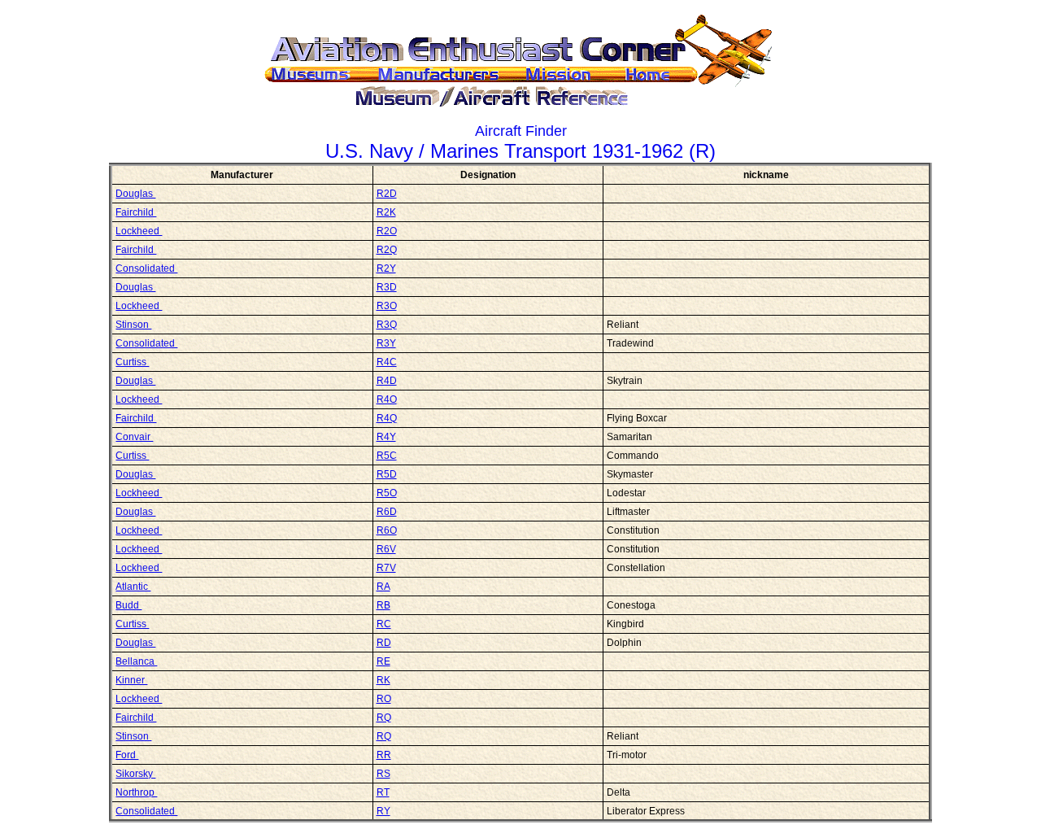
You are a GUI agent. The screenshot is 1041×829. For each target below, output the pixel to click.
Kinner (131, 680)
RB (383, 605)
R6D (387, 511)
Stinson (133, 324)
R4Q (387, 418)
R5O (387, 493)
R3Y (386, 343)
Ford (126, 755)
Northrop (136, 792)
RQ (384, 717)
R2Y (386, 268)
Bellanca (136, 661)
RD (384, 642)
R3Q (387, 324)
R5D (387, 474)
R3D (387, 287)
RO (384, 699)
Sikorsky (135, 773)
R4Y (386, 437)
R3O (387, 306)
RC (384, 624)
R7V (386, 568)
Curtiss (132, 362)
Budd (128, 605)
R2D (387, 193)
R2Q (387, 249)
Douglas (135, 193)
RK (383, 680)
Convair (134, 437)
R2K (386, 212)
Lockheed (138, 231)
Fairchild (135, 212)
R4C (387, 362)
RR (384, 755)
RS (383, 773)
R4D (387, 380)
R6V (386, 549)
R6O (387, 530)
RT (383, 792)
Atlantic (132, 586)
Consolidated (146, 268)
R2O (387, 231)
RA (383, 586)
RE (383, 661)
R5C (387, 455)
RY (383, 811)
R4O (387, 399)
